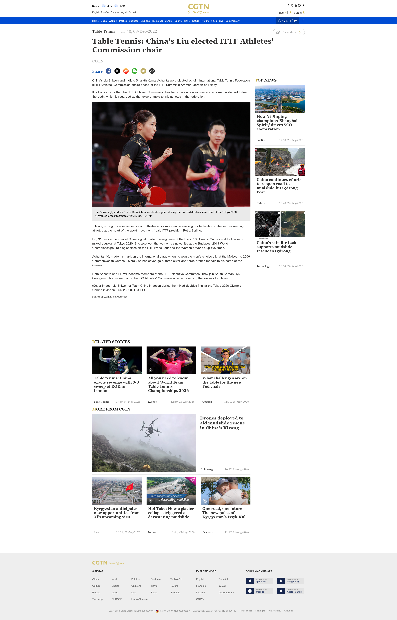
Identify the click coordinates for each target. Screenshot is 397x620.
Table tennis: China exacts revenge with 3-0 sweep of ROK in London (116, 384)
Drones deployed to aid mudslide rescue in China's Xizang (222, 422)
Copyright (260, 610)
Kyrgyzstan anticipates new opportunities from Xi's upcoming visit (117, 512)
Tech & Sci (157, 20)
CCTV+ (200, 599)
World (112, 20)
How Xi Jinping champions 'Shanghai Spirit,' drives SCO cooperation (277, 122)
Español (105, 12)
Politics (123, 20)
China (104, 20)
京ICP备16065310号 (144, 610)
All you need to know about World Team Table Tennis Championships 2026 (168, 384)
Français (115, 12)
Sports (178, 20)
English (95, 12)
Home (95, 20)
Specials (175, 592)
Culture (168, 20)
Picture (205, 20)
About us (288, 610)
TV (295, 21)
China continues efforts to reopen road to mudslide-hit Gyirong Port (279, 185)
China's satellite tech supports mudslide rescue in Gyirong (276, 246)
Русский (132, 12)
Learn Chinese (139, 599)
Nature (195, 20)
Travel (187, 20)
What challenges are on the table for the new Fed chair (224, 382)
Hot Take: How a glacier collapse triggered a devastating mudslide (171, 512)
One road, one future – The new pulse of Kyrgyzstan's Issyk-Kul (224, 512)
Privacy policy (274, 610)
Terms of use (246, 610)
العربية (124, 12)
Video (214, 20)
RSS (281, 12)
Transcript (97, 599)
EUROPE (117, 599)
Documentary (232, 20)
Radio (285, 21)
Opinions (145, 20)
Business (133, 20)
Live (221, 20)
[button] (150, 370)
